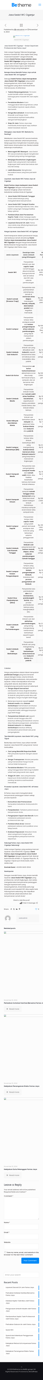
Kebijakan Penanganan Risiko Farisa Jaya (21, 1086)
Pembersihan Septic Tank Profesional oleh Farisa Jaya (20, 1317)
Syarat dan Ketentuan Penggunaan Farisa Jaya (19, 1336)
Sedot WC (9, 1330)
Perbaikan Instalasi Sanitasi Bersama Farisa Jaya (20, 1294)
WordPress (33, 1371)
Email (6, 1232)
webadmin (20, 29)
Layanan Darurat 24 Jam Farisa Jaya (20, 1287)
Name (7, 1222)
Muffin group (28, 1369)
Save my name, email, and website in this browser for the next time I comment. (21, 1253)
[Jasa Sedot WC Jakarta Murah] (21, 4)
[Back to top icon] (21, 1367)
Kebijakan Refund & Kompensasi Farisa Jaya (21, 1344)
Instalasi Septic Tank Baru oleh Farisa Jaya (20, 1302)
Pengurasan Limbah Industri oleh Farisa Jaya (21, 1309)
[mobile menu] (40, 5)
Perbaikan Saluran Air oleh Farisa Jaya (20, 1324)
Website (7, 1242)
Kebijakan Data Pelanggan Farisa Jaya (20, 1169)
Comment (8, 1196)
